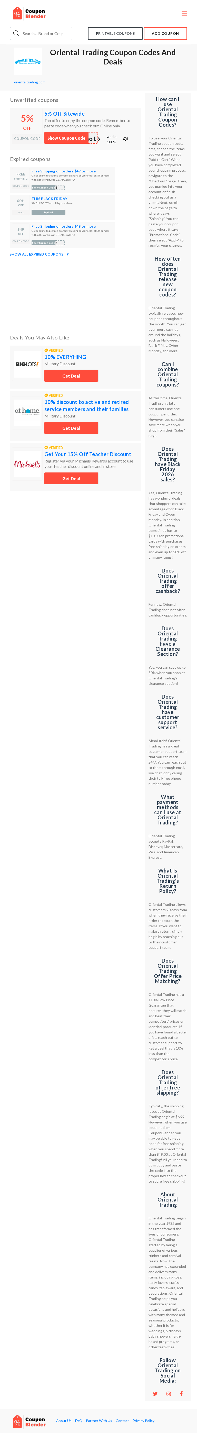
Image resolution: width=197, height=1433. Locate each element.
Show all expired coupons (39, 254)
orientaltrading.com (29, 82)
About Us (64, 1421)
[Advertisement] (75, 294)
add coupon (165, 33)
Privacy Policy (143, 1421)
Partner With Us (99, 1421)
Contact (122, 1421)
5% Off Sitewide (64, 114)
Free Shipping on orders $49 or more (64, 171)
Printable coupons (115, 33)
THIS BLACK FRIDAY (49, 198)
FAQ (78, 1421)
